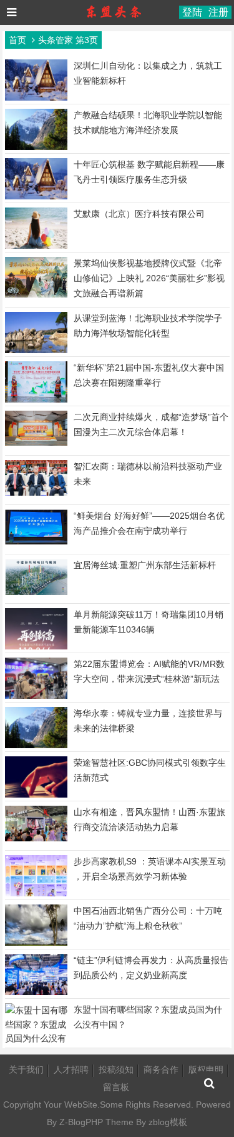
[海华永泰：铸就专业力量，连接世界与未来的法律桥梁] (36, 747)
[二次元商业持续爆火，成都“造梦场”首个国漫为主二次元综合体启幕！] (36, 443)
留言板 (116, 1087)
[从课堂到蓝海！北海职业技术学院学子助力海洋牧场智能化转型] (36, 352)
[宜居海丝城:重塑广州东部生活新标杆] (36, 592)
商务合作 (161, 1069)
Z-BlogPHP (81, 1122)
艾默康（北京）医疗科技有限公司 (139, 214)
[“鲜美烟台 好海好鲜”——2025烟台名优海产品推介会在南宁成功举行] (36, 541)
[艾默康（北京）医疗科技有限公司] (36, 248)
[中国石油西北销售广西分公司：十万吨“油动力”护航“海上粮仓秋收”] (36, 944)
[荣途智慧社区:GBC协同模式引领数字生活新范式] (36, 796)
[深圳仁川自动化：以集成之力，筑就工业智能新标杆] (36, 99)
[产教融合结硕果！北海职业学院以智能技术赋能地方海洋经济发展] (36, 149)
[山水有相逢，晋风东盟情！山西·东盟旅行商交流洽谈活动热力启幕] (36, 838)
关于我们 (26, 1069)
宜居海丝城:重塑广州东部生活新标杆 (145, 565)
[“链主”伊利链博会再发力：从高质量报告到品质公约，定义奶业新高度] (36, 993)
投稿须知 (116, 1069)
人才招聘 (71, 1069)
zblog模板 (168, 1122)
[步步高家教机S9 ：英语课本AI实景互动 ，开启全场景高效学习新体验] (36, 895)
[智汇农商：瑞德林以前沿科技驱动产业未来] (36, 493)
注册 (218, 12)
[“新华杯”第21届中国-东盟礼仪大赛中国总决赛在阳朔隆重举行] (36, 401)
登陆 (192, 12)
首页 (17, 40)
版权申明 (205, 1069)
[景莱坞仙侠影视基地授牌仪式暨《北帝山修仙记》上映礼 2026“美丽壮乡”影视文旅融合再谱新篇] (36, 294)
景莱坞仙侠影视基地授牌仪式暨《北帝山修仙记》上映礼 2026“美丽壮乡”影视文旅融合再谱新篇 (149, 278)
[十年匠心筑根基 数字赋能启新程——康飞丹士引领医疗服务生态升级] (36, 198)
